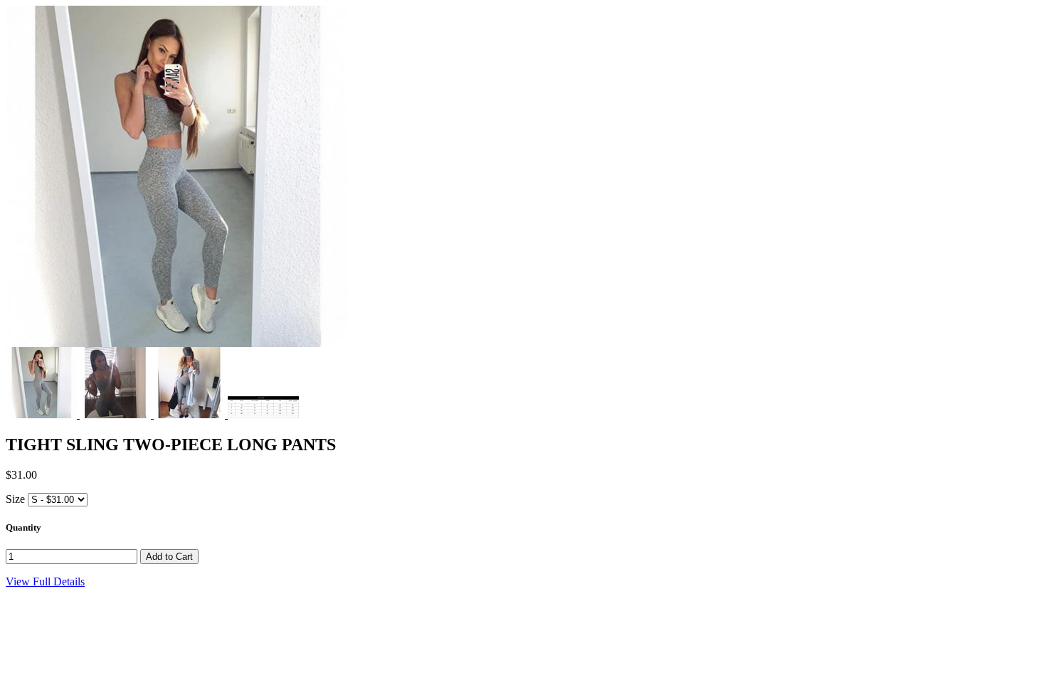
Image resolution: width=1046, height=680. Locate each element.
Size (15, 499)
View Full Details (45, 581)
